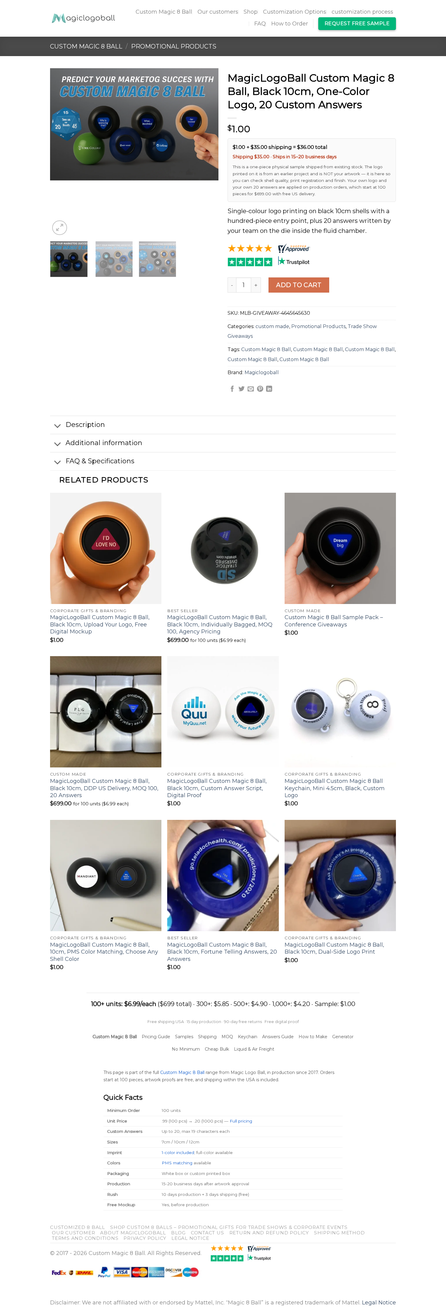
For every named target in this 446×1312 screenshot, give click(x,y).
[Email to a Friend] (251, 389)
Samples (184, 1036)
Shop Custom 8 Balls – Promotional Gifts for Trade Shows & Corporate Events (229, 1227)
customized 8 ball (77, 1227)
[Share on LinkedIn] (269, 389)
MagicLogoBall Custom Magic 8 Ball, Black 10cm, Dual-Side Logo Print (334, 948)
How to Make (313, 1036)
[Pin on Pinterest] (260, 389)
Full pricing (241, 1121)
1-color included (178, 1152)
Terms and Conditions (85, 1238)
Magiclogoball (262, 372)
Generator (342, 1036)
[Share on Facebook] (232, 389)
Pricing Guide (156, 1036)
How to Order (289, 23)
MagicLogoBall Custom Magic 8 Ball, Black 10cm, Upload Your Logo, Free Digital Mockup (100, 624)
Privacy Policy (144, 1238)
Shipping (207, 1036)
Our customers (218, 11)
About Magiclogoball (133, 1233)
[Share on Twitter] (241, 389)
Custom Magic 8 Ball (164, 11)
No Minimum (186, 1049)
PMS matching (177, 1162)
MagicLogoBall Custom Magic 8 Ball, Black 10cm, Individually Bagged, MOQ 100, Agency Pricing (219, 624)
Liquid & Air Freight (254, 1049)
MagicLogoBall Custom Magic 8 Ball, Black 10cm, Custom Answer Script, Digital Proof (217, 788)
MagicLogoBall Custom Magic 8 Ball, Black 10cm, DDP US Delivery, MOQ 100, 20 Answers (104, 788)
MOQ (227, 1036)
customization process (362, 11)
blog (178, 1233)
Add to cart (299, 285)
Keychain (247, 1036)
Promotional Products (173, 46)
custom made (272, 326)
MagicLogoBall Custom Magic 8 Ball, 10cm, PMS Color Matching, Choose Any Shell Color (104, 951)
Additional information (104, 443)
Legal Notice (190, 1238)
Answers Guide (278, 1036)
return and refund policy (269, 1233)
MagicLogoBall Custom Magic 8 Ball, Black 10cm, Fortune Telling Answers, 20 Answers (222, 951)
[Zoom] (59, 227)
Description (85, 425)
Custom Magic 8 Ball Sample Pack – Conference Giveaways (334, 621)
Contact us (207, 1233)
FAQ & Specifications (100, 461)
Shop (251, 11)
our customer (73, 1233)
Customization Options (294, 11)
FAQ (260, 23)
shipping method (339, 1233)
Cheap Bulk (217, 1049)
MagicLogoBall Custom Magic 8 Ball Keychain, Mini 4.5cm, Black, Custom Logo (335, 788)
